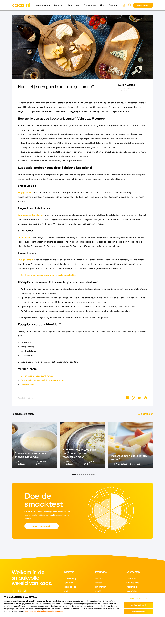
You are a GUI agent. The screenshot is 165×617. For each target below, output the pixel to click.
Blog (102, 5)
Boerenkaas (132, 587)
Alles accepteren (138, 612)
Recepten (58, 5)
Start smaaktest (143, 5)
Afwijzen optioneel (138, 605)
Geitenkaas (131, 591)
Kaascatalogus (43, 5)
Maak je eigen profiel (42, 526)
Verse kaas (131, 578)
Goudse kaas (132, 582)
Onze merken (90, 5)
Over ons (113, 5)
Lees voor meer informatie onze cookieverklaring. (44, 611)
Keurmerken (100, 587)
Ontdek (98, 582)
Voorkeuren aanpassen (139, 598)
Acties (98, 591)
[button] (73, 474)
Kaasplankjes (73, 5)
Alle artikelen (145, 413)
